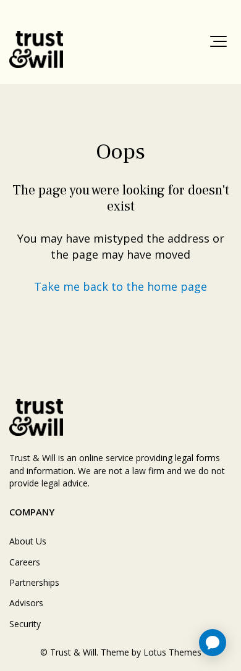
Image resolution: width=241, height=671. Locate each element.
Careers (24, 562)
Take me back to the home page (120, 286)
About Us (27, 541)
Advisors (26, 603)
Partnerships (34, 582)
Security (25, 624)
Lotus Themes (172, 652)
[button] (218, 41)
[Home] (36, 49)
